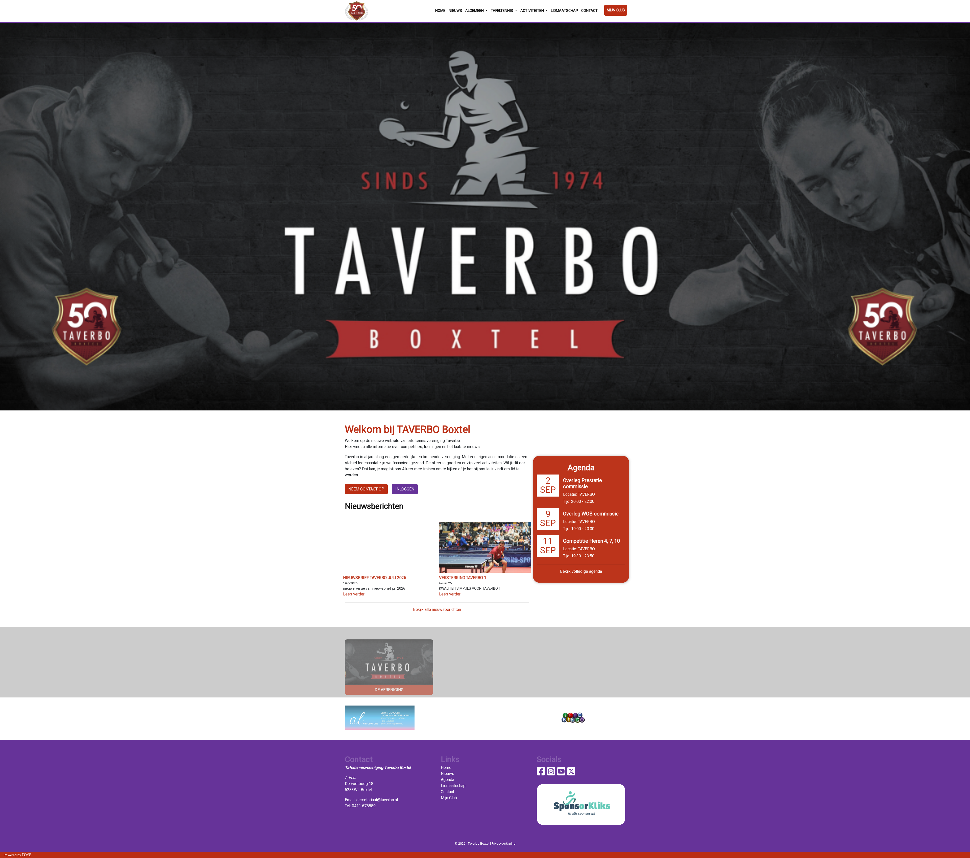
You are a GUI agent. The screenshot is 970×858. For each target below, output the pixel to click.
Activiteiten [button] (532, 11)
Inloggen (404, 489)
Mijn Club (616, 10)
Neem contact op (366, 489)
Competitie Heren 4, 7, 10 (591, 541)
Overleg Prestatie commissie (582, 483)
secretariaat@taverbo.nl (377, 799)
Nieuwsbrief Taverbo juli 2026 (374, 577)
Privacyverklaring (504, 843)
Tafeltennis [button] (502, 11)
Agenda (447, 779)
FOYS (27, 854)
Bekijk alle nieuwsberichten (437, 609)
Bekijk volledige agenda (581, 571)
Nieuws (455, 11)
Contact (589, 11)
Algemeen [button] (475, 11)
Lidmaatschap (564, 11)
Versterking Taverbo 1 (462, 577)
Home (440, 11)
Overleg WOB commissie (591, 514)
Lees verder (354, 594)
